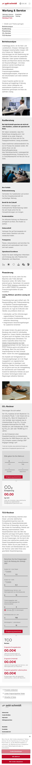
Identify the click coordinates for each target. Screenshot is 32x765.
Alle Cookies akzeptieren (16, 762)
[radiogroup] (16, 610)
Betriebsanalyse (7, 26)
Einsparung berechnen (13, 477)
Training (17, 16)
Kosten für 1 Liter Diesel (11, 570)
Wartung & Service (7, 14)
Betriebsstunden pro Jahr (11, 615)
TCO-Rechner (6, 35)
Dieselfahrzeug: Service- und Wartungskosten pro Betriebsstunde (14, 591)
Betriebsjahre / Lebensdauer (12, 622)
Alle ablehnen (16, 756)
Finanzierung (6, 31)
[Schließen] (30, 736)
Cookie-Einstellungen (16, 751)
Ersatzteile (18, 14)
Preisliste (8, 571)
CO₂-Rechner (6, 33)
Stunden (9, 471)
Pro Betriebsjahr (19, 610)
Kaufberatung (6, 29)
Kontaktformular (23, 354)
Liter (9, 464)
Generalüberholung (8, 16)
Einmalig (9, 610)
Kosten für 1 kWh (9, 581)
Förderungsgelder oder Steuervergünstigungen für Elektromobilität (12, 602)
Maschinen (23, 471)
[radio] (5, 610)
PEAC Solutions (12, 285)
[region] (16, 749)
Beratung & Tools (7, 18)
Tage (22, 464)
